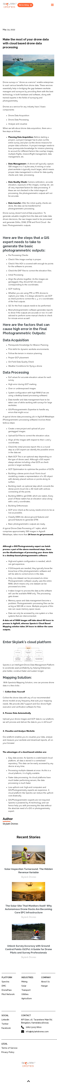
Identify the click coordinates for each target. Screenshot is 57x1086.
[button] (52, 5)
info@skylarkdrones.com (37, 1031)
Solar (23, 986)
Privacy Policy (7, 1052)
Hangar (44, 986)
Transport (26, 990)
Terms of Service (9, 1048)
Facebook (6, 1028)
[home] (9, 6)
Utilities (24, 994)
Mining (24, 982)
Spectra (5, 982)
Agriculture (26, 998)
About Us (45, 982)
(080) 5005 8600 (34, 1027)
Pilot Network (8, 994)
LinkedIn (5, 1020)
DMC (4, 986)
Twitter (5, 1024)
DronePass (7, 990)
